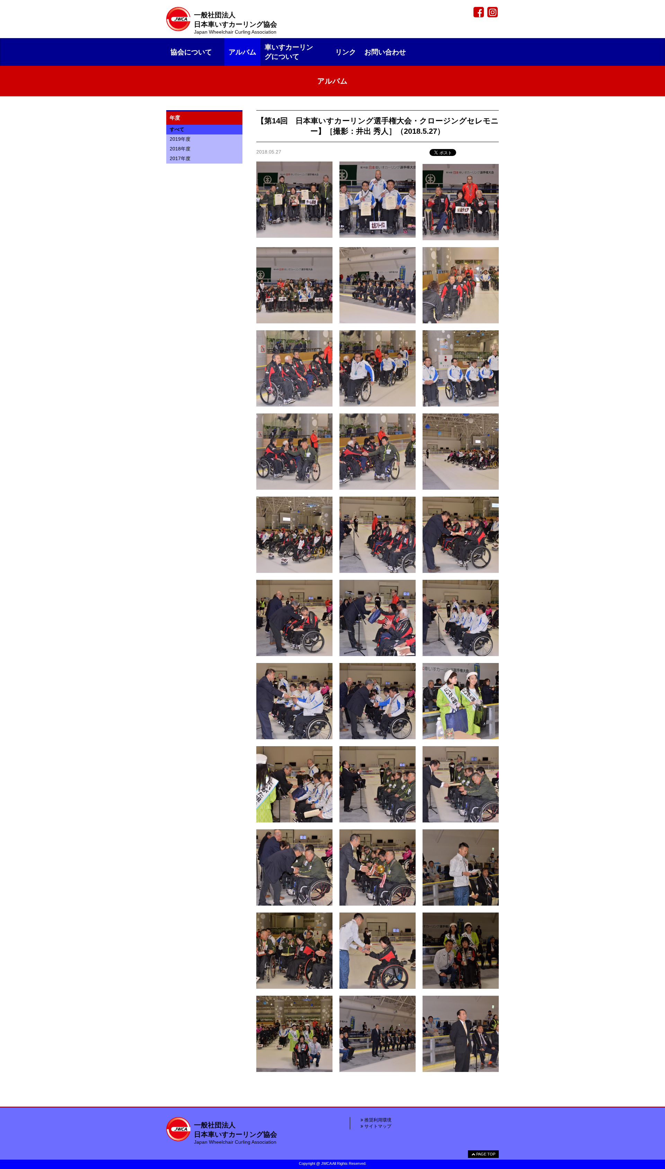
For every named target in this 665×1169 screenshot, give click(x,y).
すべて (177, 129)
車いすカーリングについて (289, 51)
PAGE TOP (485, 1154)
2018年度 (180, 148)
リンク (345, 52)
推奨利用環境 (377, 1120)
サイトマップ (377, 1126)
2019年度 (180, 139)
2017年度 (180, 158)
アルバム (242, 52)
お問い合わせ (385, 52)
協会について (191, 52)
